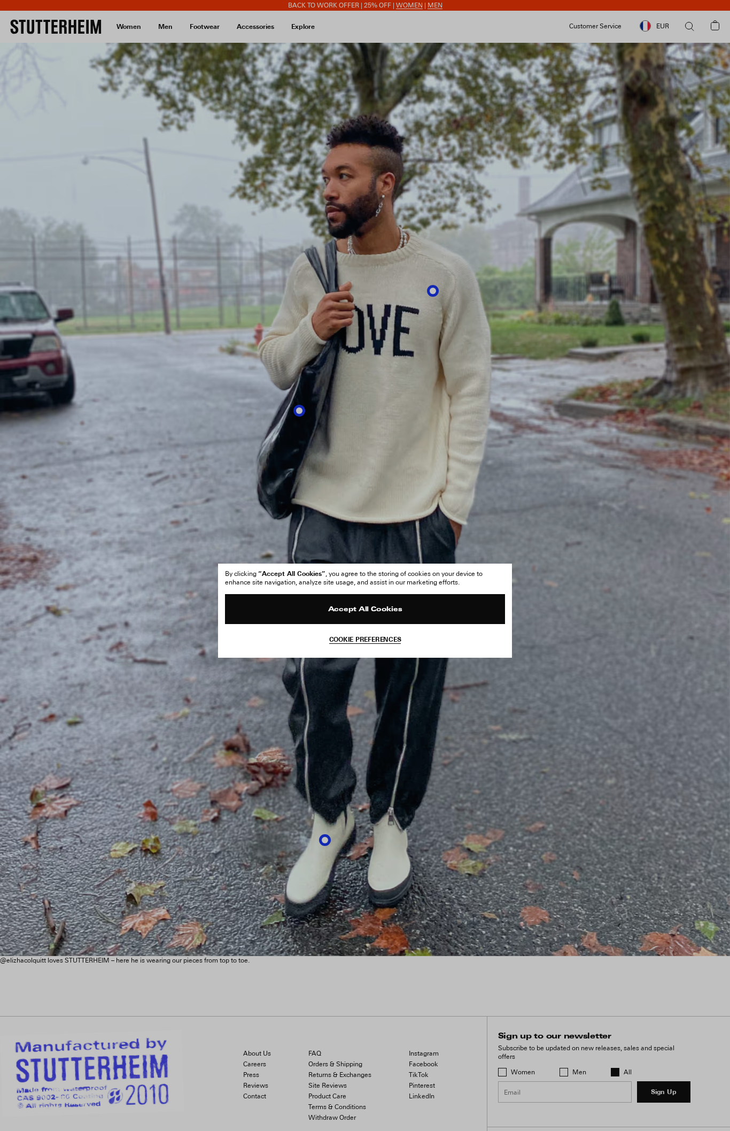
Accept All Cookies (365, 609)
